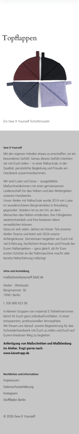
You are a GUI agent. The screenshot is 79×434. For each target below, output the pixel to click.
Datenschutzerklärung (18, 387)
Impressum (11, 380)
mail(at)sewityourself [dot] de (23, 277)
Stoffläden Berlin (14, 400)
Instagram (10, 393)
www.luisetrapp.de (16, 353)
